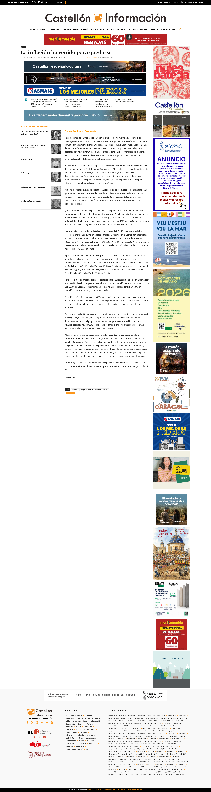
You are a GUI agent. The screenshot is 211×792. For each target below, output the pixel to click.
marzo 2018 (160, 751)
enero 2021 (152, 738)
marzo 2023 (176, 728)
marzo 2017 (131, 756)
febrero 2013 (123, 774)
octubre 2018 (160, 749)
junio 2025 (183, 718)
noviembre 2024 (178, 720)
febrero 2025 (142, 720)
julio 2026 (122, 715)
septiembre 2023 (114, 728)
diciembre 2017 (113, 754)
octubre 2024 (113, 723)
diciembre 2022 (135, 731)
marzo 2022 (161, 733)
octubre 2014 (139, 767)
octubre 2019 (171, 744)
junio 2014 (183, 767)
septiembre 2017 (151, 754)
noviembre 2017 (126, 754)
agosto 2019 (126, 746)
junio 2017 (182, 754)
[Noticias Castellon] (105, 17)
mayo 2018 (141, 751)
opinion (105, 390)
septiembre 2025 (152, 718)
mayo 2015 (141, 764)
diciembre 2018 (134, 749)
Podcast (59, 2)
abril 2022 (151, 733)
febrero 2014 (142, 769)
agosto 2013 (138, 772)
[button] (181, 29)
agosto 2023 (126, 728)
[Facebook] (32, 2)
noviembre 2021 (126, 736)
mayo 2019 (155, 746)
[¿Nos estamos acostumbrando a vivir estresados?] (56, 135)
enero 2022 (182, 733)
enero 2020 (134, 744)
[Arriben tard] (56, 163)
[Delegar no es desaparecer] (56, 191)
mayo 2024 (168, 723)
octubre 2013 (113, 772)
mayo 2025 (112, 720)
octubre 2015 (170, 761)
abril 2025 (121, 720)
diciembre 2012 (145, 774)
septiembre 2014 (152, 767)
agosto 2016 (137, 759)
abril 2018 (150, 751)
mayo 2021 (112, 738)
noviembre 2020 (177, 738)
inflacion (98, 390)
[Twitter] (35, 2)
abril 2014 (121, 769)
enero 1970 (170, 774)
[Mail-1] (46, 2)
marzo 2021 (131, 738)
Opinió (23, 47)
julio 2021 (173, 736)
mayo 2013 (167, 772)
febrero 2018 (171, 751)
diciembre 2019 (146, 744)
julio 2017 (173, 754)
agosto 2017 (164, 754)
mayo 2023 (156, 728)
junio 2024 (157, 723)
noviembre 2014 (126, 767)
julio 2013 (148, 772)
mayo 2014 (112, 769)
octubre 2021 (139, 736)
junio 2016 (156, 759)
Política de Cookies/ (119, 790)
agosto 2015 (112, 764)
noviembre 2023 (159, 726)
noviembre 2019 (158, 744)
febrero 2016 (123, 761)
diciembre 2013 (164, 769)
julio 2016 (147, 759)
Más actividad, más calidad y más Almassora (34, 146)
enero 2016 (133, 761)
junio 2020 (157, 741)
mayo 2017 (112, 756)
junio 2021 (182, 736)
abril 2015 (150, 764)
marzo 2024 (112, 726)
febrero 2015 (171, 764)
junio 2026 (132, 715)
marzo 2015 (160, 764)
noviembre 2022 (148, 731)
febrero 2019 (112, 749)
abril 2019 (164, 746)
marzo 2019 (174, 746)
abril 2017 (121, 756)
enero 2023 (124, 731)
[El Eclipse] (56, 177)
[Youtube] (42, 2)
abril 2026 (151, 715)
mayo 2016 (166, 759)
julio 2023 (136, 728)
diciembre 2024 (164, 720)
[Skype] (52, 723)
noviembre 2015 (158, 761)
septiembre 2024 (126, 723)
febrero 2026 (172, 715)
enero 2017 (152, 756)
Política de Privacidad (103, 790)
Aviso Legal (91, 790)
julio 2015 (122, 764)
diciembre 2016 (164, 756)
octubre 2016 (112, 759)
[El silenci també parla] (56, 204)
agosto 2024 (138, 723)
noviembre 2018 (147, 749)
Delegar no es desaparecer (33, 187)
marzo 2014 (132, 769)
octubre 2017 (139, 754)
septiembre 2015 (183, 761)
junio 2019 (145, 746)
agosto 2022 (112, 733)
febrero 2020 (123, 744)
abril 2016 (175, 759)
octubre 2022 (160, 731)
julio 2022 (122, 733)
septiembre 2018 (172, 749)
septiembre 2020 (126, 741)
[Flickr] (47, 723)
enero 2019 (123, 749)
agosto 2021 (164, 736)
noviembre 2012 (158, 774)
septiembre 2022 (173, 731)
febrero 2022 (172, 733)
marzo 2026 (161, 715)
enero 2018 (181, 751)
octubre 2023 (171, 726)
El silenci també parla (31, 201)
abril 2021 (121, 738)
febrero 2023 (112, 731)
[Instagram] (39, 2)
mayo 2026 (142, 715)
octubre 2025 (139, 718)
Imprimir (70, 393)
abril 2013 (176, 772)
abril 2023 (165, 728)
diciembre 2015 (145, 761)
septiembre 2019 (114, 746)
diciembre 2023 (146, 726)
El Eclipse (25, 173)
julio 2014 (174, 767)
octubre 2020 (113, 741)
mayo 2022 (142, 733)
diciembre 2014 (113, 767)
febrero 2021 (142, 738)
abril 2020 (177, 741)
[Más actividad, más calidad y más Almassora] (56, 149)
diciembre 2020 (164, 738)
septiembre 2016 (125, 759)
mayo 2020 (168, 741)
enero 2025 (153, 720)
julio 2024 (148, 723)
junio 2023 (146, 728)
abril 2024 (177, 723)
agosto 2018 (112, 751)
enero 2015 (181, 764)
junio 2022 (132, 733)
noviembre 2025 (126, 718)
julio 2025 (174, 718)
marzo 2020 (112, 744)
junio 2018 (131, 751)
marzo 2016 (112, 761)
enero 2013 (134, 774)
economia (75, 390)
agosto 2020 (138, 741)
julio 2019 (136, 746)
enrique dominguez (86, 390)
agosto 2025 (164, 718)
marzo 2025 (132, 720)
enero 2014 (153, 769)
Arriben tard (26, 159)
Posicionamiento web (134, 790)
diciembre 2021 (113, 736)
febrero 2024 (123, 726)
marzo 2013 (112, 774)
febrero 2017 (142, 756)
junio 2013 (157, 772)
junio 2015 (131, 764)
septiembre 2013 (125, 772)
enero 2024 (134, 726)
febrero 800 (180, 774)
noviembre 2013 (177, 769)
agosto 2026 (112, 715)
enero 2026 (182, 715)
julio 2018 (122, 751)
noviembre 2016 (177, 756)
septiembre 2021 (151, 736)
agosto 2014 (164, 767)
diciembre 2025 (113, 718)
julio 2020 (148, 741)
